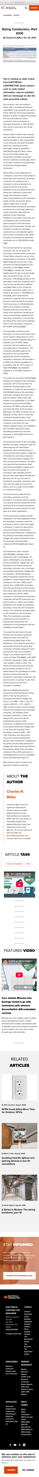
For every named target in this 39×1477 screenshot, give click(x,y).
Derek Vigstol (9, 1205)
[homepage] (11, 8)
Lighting (27, 1332)
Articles (16, 15)
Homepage (7, 15)
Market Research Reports (24, 1371)
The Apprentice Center (28, 1351)
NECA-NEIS (25, 1422)
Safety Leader (11, 1371)
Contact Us (10, 1419)
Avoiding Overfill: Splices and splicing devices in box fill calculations (18, 1160)
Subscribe (34, 8)
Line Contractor (11, 1374)
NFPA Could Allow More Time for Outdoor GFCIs (18, 1111)
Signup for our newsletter (19, 1276)
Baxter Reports (26, 1384)
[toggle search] (26, 8)
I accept (11, 1470)
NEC (28, 864)
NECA (23, 1409)
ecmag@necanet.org (13, 1334)
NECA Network (26, 1429)
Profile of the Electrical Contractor (26, 1379)
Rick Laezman (9, 1105)
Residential (28, 1339)
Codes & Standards (15, 864)
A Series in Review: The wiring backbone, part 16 (18, 1211)
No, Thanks (28, 1470)
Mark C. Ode (9, 1154)
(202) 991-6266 (12, 1330)
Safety (26, 1342)
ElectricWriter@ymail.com (17, 835)
